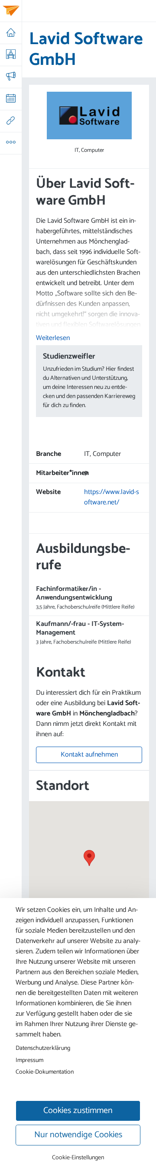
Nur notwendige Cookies (78, 1135)
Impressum (29, 1060)
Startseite (10, 33)
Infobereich (10, 143)
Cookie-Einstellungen (78, 1158)
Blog (10, 77)
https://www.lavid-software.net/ (111, 497)
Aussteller (10, 55)
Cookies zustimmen (78, 1110)
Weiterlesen (53, 338)
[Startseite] (11, 11)
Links (10, 121)
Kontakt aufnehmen (89, 755)
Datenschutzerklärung (43, 1048)
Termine (10, 99)
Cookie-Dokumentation (45, 1072)
